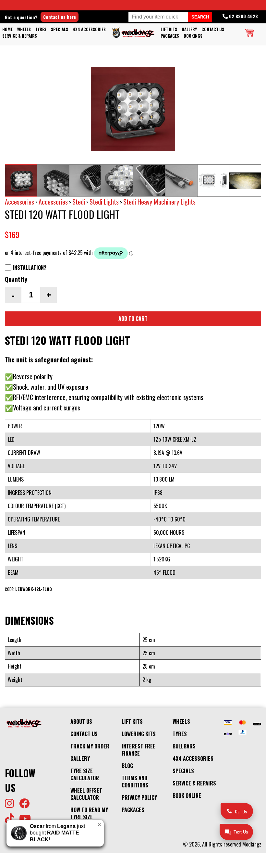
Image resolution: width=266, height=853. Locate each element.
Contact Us (212, 29)
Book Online (187, 795)
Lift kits (169, 29)
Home (7, 29)
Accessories (19, 202)
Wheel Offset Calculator (86, 793)
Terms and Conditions (135, 781)
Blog (127, 766)
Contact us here (59, 16)
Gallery (189, 29)
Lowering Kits (139, 734)
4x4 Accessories (89, 29)
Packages (170, 36)
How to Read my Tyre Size (89, 813)
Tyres (40, 29)
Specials (59, 29)
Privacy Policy (139, 797)
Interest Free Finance (138, 749)
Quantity (16, 279)
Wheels (24, 29)
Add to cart (133, 318)
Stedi (78, 202)
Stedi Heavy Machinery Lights (159, 202)
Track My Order (89, 746)
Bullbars (184, 746)
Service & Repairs (19, 36)
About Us (81, 721)
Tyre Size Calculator (84, 774)
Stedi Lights (104, 202)
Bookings (193, 36)
